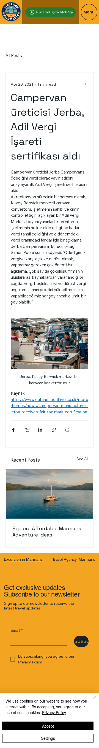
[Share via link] (53, 429)
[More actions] (85, 84)
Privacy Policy (54, 712)
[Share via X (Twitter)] (26, 429)
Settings (48, 738)
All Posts (14, 55)
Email (16, 630)
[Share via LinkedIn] (40, 429)
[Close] (91, 700)
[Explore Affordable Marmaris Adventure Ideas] (49, 494)
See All (82, 458)
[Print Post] (67, 429)
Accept (48, 726)
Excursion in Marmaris (23, 559)
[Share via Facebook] (13, 429)
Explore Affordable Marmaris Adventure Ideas (46, 531)
